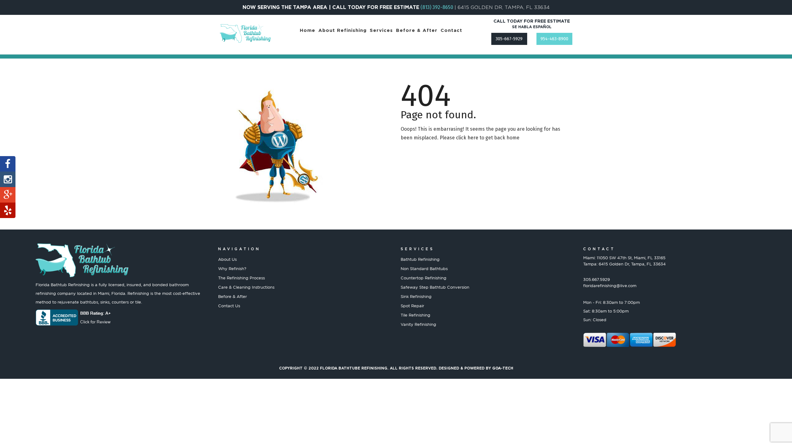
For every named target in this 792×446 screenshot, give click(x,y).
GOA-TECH (502, 368)
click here (467, 138)
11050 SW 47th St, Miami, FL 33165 (631, 258)
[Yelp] (7, 210)
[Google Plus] (7, 195)
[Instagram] (7, 179)
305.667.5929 (596, 279)
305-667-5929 (509, 39)
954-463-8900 (554, 39)
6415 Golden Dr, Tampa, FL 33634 (632, 264)
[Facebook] (7, 164)
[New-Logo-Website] (245, 33)
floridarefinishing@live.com (609, 285)
